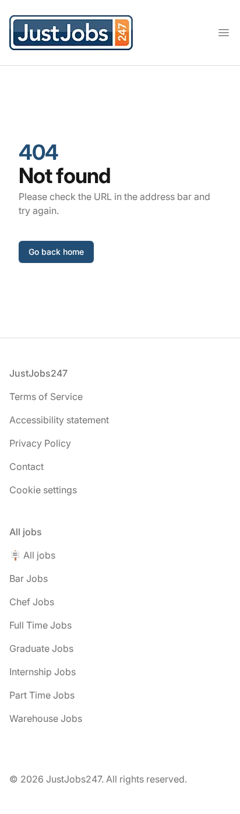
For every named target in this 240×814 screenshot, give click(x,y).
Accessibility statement (59, 420)
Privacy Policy (40, 443)
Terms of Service (46, 396)
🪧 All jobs (32, 555)
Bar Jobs (28, 578)
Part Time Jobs (42, 695)
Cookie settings (43, 490)
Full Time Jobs (40, 625)
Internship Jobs (42, 672)
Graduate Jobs (41, 648)
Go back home (56, 252)
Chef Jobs (31, 602)
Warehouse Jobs (45, 718)
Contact (26, 466)
